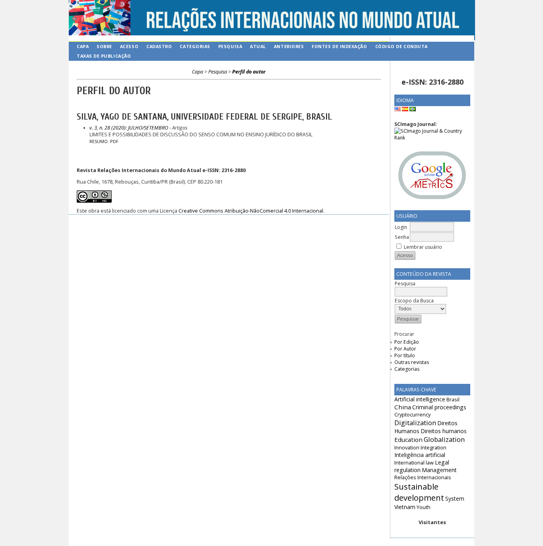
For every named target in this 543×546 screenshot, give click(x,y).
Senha (402, 237)
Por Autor (405, 348)
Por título (404, 355)
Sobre (104, 46)
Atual (258, 46)
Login (401, 227)
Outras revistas (411, 362)
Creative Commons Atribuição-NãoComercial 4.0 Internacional (250, 210)
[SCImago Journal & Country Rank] (432, 137)
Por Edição (406, 342)
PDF (114, 141)
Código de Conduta (401, 46)
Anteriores (289, 46)
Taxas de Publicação (104, 56)
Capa (83, 46)
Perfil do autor (249, 71)
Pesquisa (230, 46)
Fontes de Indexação (339, 46)
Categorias (406, 369)
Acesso (129, 46)
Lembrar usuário (423, 247)
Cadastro (159, 46)
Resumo (98, 141)
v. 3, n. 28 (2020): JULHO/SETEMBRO (128, 127)
